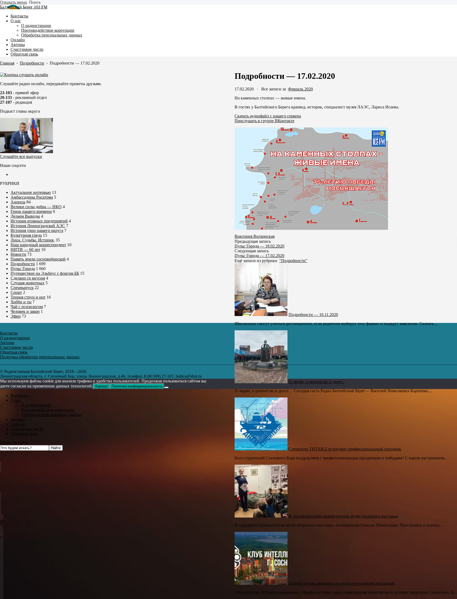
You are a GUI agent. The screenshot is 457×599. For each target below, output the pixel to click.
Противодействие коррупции (47, 410)
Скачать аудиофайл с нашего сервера (268, 116)
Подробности (23, 264)
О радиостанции (36, 405)
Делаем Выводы (25, 216)
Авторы (18, 424)
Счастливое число (27, 429)
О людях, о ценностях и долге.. (317, 381)
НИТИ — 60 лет (25, 249)
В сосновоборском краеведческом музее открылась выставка (343, 516)
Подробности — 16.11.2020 (313, 314)
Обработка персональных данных (51, 414)
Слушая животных (27, 283)
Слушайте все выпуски (21, 156)
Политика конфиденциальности (137, 386)
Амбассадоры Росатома (32, 197)
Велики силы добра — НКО (36, 206)
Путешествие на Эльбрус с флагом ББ (45, 273)
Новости (18, 254)
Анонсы (18, 202)
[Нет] (166, 387)
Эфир (16, 316)
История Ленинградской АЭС (38, 225)
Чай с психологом (27, 306)
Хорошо (101, 386)
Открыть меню (13, 2)
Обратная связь (24, 433)
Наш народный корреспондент (38, 245)
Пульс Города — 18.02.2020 (259, 246)
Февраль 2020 (300, 89)
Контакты (19, 395)
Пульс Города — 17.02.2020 (259, 255)
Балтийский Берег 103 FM (23, 7)
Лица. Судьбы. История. (32, 240)
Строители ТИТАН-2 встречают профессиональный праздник (345, 449)
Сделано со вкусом (28, 278)
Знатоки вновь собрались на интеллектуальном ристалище (342, 583)
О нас (16, 400)
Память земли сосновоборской (38, 259)
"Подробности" (293, 260)
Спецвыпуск (22, 287)
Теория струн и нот (28, 297)
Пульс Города (23, 268)
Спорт (16, 292)
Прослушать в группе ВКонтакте (264, 120)
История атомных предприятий (39, 221)
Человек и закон (25, 311)
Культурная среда (26, 235)
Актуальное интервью (31, 192)
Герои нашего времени (31, 211)
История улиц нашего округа (37, 230)
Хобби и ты (21, 302)
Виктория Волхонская (255, 236)
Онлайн (18, 419)
